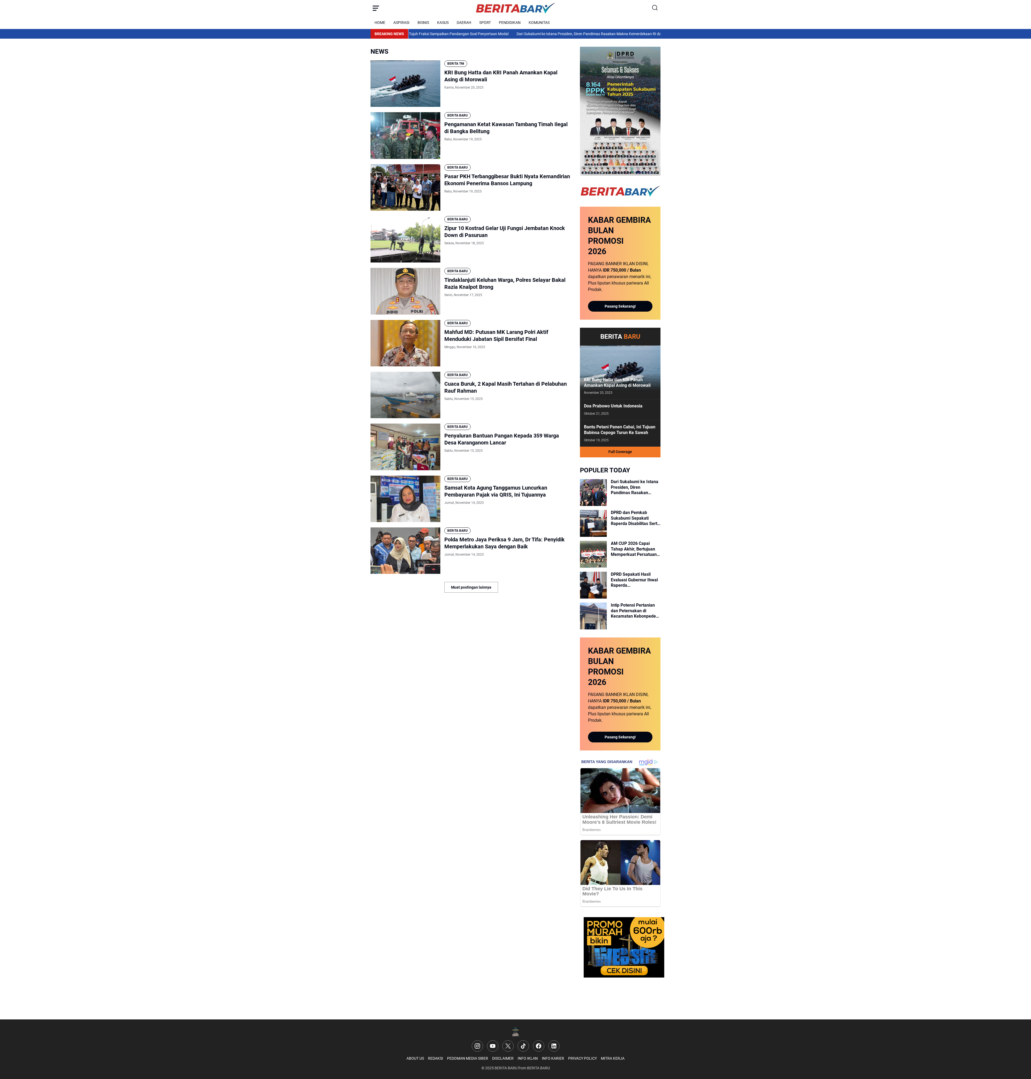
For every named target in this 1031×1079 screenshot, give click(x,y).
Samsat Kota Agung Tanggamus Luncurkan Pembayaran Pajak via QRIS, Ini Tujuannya (495, 491)
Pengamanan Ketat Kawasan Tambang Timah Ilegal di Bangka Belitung (506, 127)
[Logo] (515, 1031)
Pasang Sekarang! (620, 306)
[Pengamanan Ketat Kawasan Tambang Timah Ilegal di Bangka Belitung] (405, 135)
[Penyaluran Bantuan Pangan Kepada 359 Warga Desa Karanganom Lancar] (405, 447)
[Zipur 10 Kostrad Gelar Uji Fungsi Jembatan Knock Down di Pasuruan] (405, 239)
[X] (508, 1046)
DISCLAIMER (503, 1058)
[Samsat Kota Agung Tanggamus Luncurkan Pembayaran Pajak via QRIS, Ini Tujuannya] (405, 499)
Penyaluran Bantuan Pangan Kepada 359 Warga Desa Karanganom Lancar (501, 439)
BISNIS (423, 22)
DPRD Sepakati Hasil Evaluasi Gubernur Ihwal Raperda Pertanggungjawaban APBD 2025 (634, 580)
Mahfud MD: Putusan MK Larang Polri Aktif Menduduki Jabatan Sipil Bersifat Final (496, 335)
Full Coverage (620, 452)
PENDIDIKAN (510, 22)
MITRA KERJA (613, 1058)
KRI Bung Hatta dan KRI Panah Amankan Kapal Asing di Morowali (500, 76)
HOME (380, 22)
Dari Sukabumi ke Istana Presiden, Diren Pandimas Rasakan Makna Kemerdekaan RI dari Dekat (547, 34)
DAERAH (464, 22)
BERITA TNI (455, 63)
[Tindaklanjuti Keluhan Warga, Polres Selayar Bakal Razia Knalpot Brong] (405, 291)
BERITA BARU (457, 115)
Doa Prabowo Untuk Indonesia (613, 406)
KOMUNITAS (539, 22)
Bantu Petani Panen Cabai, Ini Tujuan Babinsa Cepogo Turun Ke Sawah (619, 429)
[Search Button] (655, 8)
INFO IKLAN (528, 1058)
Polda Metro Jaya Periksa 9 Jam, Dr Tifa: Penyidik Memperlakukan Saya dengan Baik (504, 543)
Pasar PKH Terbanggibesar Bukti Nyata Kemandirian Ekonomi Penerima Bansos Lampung (507, 180)
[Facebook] (538, 1046)
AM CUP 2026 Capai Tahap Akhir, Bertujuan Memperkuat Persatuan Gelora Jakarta (634, 549)
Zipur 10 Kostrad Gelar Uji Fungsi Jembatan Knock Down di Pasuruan (504, 231)
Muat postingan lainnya (471, 587)
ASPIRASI (401, 22)
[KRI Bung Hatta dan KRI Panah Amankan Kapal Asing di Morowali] (405, 83)
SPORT (485, 22)
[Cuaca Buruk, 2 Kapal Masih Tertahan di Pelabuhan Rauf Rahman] (405, 395)
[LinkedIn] (554, 1046)
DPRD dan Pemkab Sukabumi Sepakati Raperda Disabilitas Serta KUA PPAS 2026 (635, 518)
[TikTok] (523, 1046)
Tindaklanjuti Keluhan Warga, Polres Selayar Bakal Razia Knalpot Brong (504, 283)
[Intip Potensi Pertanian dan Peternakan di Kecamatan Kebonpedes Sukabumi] (593, 616)
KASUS (443, 22)
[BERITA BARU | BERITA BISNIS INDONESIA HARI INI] (515, 8)
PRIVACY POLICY (582, 1058)
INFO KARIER (553, 1058)
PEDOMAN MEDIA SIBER (467, 1058)
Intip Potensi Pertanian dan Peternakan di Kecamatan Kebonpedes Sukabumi (634, 611)
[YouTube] (492, 1046)
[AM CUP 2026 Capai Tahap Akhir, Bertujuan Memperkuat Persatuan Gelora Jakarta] (593, 554)
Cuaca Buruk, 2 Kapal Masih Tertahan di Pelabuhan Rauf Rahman (505, 387)
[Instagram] (477, 1046)
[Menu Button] (376, 8)
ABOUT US (415, 1058)
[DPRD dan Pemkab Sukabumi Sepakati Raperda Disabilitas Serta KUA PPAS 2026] (593, 523)
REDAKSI (435, 1058)
